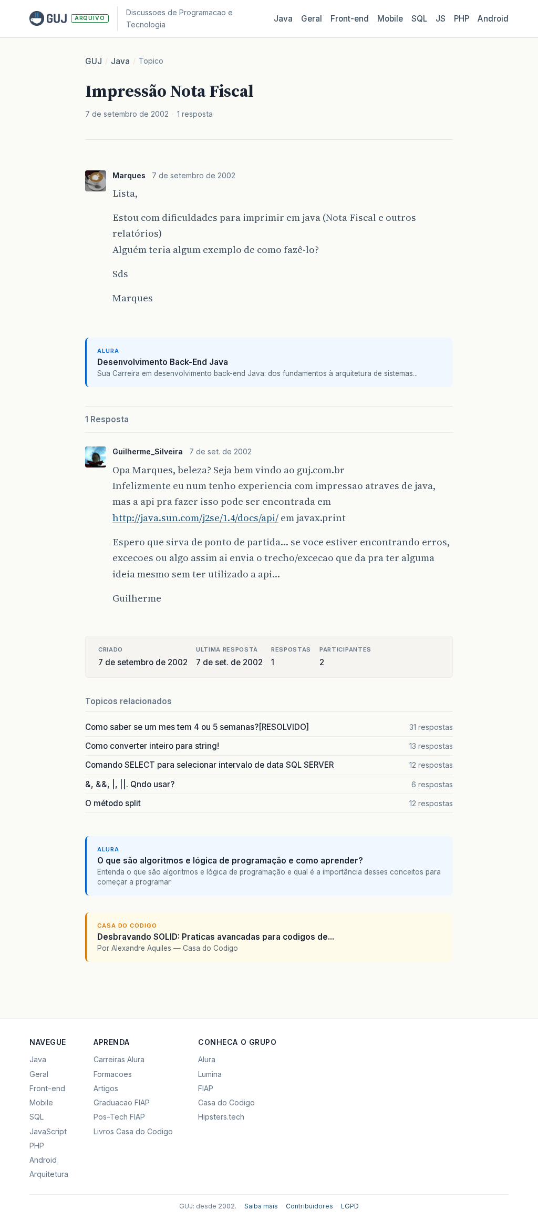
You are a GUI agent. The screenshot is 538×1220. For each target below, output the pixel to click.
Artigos (106, 1088)
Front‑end (349, 19)
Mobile (390, 19)
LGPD (350, 1206)
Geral (311, 19)
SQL (419, 19)
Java (283, 19)
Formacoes (113, 1074)
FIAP (205, 1088)
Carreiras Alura (119, 1059)
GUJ (93, 61)
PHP (461, 19)
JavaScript (48, 1131)
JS (441, 19)
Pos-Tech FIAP (119, 1116)
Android (493, 19)
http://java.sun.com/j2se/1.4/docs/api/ (195, 517)
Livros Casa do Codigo (133, 1131)
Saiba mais (261, 1206)
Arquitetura (48, 1174)
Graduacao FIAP (122, 1102)
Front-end (47, 1088)
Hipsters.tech (221, 1116)
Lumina (210, 1074)
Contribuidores (309, 1206)
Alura (206, 1059)
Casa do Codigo (226, 1102)
